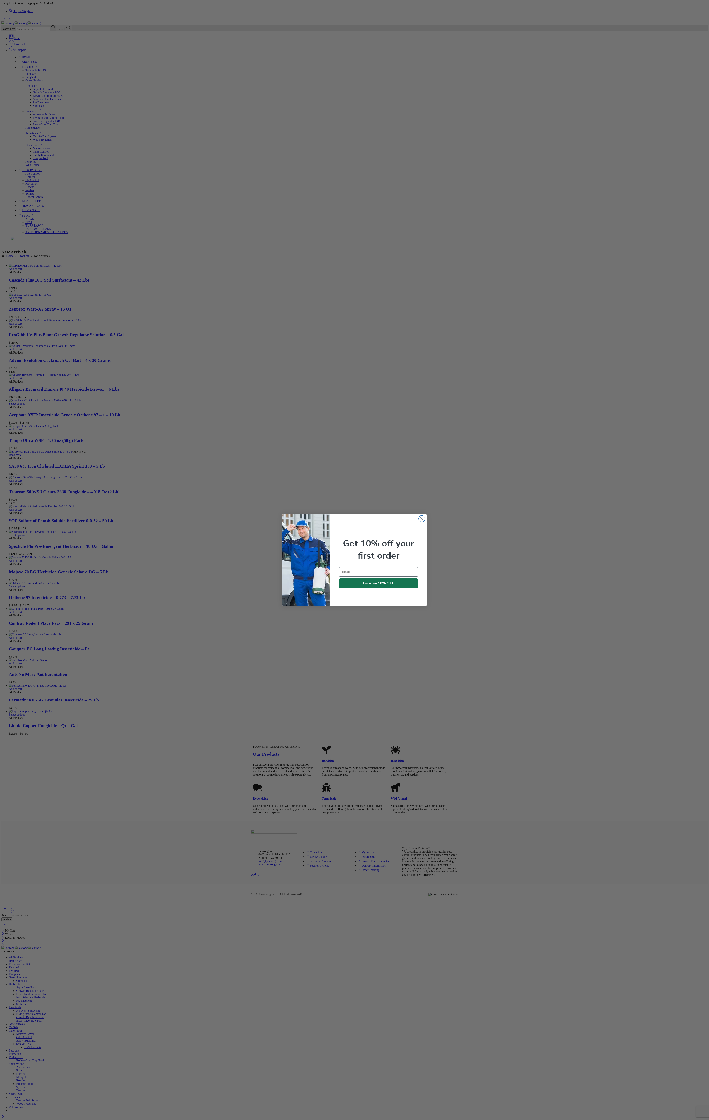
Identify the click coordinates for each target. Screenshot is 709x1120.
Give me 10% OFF (378, 583)
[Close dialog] (422, 518)
